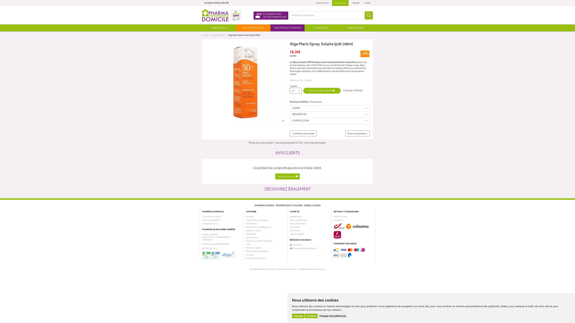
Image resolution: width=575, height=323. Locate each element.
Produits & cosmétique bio (258, 227)
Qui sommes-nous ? (212, 217)
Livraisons (338, 220)
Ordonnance (252, 238)
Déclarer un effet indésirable (259, 241)
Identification (296, 217)
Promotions (251, 224)
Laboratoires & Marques (257, 220)
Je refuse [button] (311, 316)
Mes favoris (295, 231)
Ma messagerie (297, 234)
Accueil (205, 35)
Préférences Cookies (256, 258)
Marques (356, 28)
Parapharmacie (218, 35)
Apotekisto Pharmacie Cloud (311, 269)
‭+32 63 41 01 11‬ (322, 3)
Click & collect (340, 217)
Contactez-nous (210, 224)
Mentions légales (254, 248)
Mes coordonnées (298, 220)
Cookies (250, 255)
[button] (219, 27)
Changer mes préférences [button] (332, 316)
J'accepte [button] (298, 316)
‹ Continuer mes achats (303, 134)
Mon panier (295, 227)
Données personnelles (257, 251)
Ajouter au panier (320, 91)
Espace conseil (253, 231)
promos (253, 28)
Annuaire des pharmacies (304, 248)
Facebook (297, 245)
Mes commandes (298, 224)
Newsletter (251, 234)
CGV (248, 244)
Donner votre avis (286, 177)
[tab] (330, 108)
